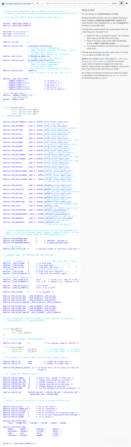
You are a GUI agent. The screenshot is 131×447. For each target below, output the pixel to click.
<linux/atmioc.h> (20, 36)
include (9, 3)
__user (20, 333)
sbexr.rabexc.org (100, 61)
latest (114, 3)
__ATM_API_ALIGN (13, 116)
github (104, 78)
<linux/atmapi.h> (20, 32)
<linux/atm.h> (19, 34)
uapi (15, 3)
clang (84, 55)
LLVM (122, 52)
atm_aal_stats (21, 110)
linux (20, 3)
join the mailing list (120, 75)
